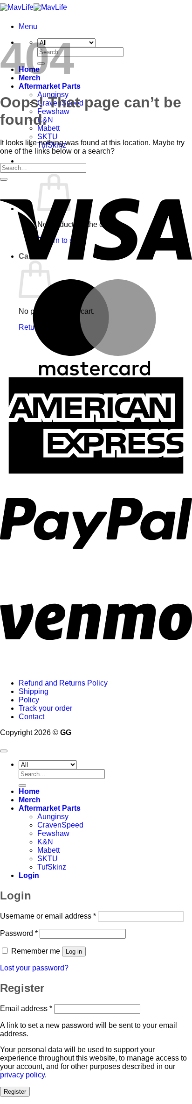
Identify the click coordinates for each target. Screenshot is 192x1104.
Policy (29, 700)
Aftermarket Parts (50, 86)
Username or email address (48, 916)
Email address (26, 1008)
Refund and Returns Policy (63, 683)
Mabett (48, 128)
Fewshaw (53, 111)
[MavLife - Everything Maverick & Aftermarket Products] (33, 7)
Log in (74, 951)
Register (15, 1091)
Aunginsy (53, 817)
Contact (31, 717)
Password (19, 933)
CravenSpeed (60, 825)
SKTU (47, 137)
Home (29, 791)
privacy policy (22, 1075)
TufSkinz (51, 867)
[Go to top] (3, 751)
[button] (28, 26)
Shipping (33, 691)
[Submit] (3, 179)
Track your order (45, 708)
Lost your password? (34, 968)
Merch (30, 800)
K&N (45, 842)
